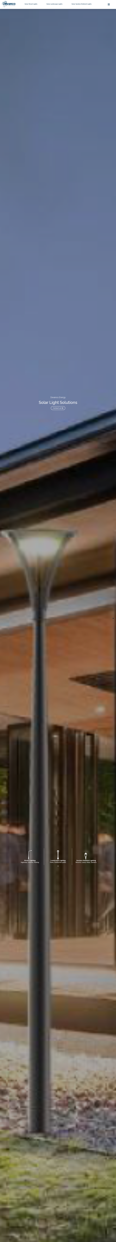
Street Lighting (30, 860)
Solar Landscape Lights (54, 4)
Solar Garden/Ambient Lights (82, 4)
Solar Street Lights (31, 4)
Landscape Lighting (58, 860)
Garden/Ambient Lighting (86, 860)
